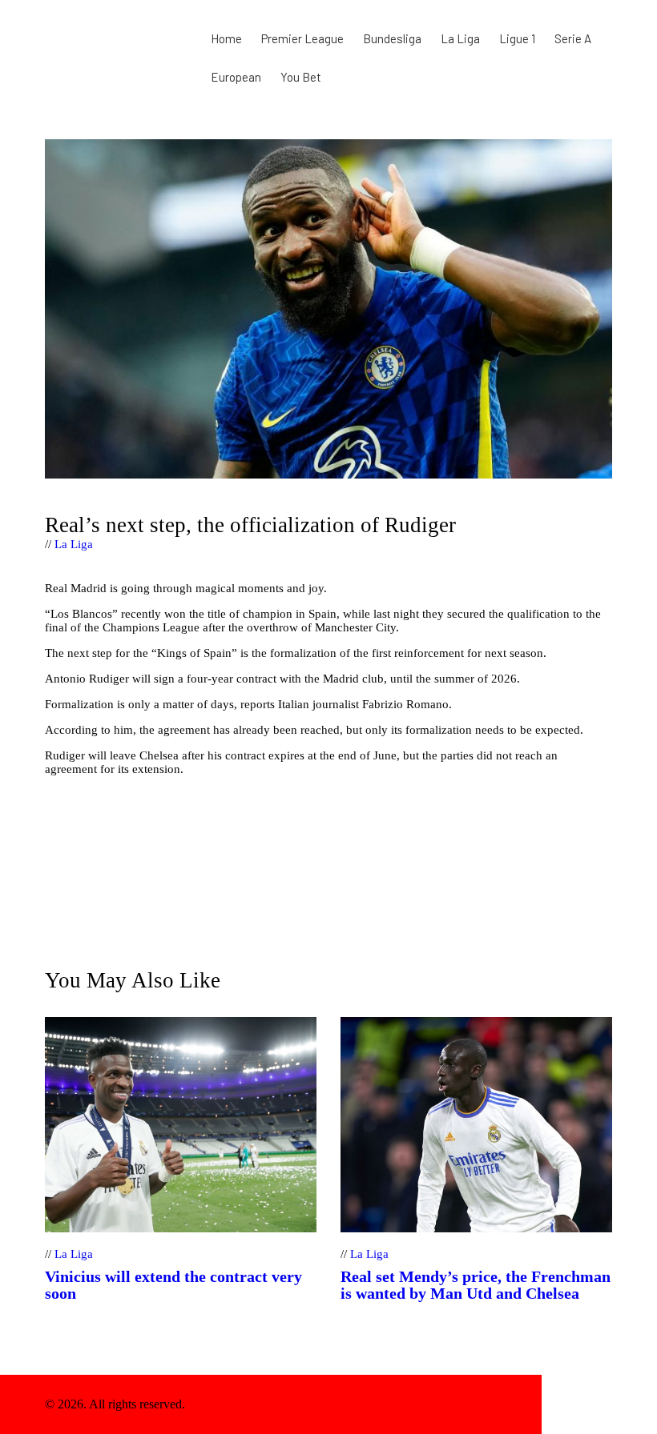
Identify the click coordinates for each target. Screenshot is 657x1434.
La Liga (73, 544)
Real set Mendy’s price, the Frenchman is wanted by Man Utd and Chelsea (476, 1285)
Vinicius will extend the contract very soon (173, 1285)
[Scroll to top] (577, 1404)
